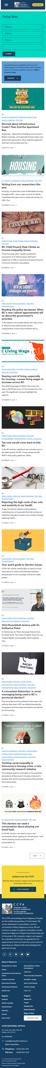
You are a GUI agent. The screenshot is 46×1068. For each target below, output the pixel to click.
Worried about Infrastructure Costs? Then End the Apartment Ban (20, 127)
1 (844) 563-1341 (22, 1052)
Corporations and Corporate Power (11, 974)
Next (35, 856)
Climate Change (9, 819)
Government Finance (9, 983)
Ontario (4, 1014)
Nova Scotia (6, 1018)
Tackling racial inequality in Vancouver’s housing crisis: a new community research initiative (21, 766)
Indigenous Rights (7, 684)
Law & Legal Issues (7, 757)
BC (3, 114)
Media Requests (29, 1010)
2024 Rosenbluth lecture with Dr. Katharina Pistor (21, 626)
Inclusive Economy (8, 979)
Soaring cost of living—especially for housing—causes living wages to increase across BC (22, 379)
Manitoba (5, 1010)
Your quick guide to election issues (22, 564)
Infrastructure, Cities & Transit (27, 117)
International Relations (9, 987)
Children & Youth (7, 241)
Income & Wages (18, 241)
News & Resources (9, 962)
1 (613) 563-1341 (22, 1049)
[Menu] (6, 5)
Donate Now (37, 5)
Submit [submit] (9, 54)
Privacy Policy (21, 1063)
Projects (27, 996)
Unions (4, 970)
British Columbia (7, 303)
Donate (10, 78)
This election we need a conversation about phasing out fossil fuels (20, 826)
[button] (23, 26)
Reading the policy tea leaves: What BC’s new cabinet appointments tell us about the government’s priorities (22, 314)
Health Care (16, 496)
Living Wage (19, 369)
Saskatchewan (7, 1007)
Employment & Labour (8, 369)
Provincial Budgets (7, 438)
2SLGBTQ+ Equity (30, 979)
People (26, 1003)
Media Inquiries (12, 1044)
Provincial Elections (8, 306)
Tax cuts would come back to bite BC (21, 444)
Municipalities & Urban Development (32, 967)
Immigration (16, 681)
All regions (7, 1037)
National (5, 999)
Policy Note (19, 120)
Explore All (27, 991)
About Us (27, 999)
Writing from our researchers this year (21, 186)
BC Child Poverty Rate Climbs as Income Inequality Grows (21, 248)
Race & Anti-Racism (20, 687)
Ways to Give (29, 1013)
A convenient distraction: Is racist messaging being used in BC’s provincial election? (21, 694)
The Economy (14, 372)
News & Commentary (8, 120)
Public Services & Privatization (11, 621)
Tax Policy (30, 438)
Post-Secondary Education (33, 976)
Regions (5, 996)
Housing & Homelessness (9, 117)
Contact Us (28, 1006)
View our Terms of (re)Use (9, 1063)
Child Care (27, 972)
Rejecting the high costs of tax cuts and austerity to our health (22, 503)
